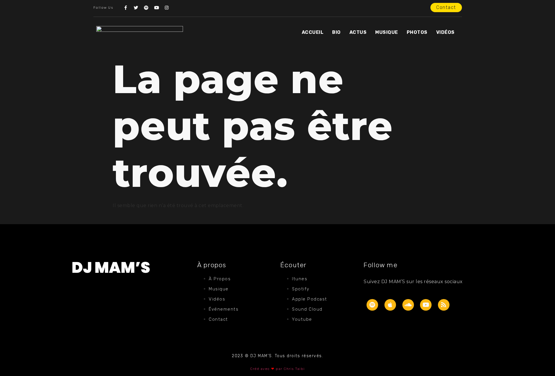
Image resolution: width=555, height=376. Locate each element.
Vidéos (445, 32)
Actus (358, 32)
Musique (386, 32)
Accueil (313, 32)
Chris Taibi (294, 369)
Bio (336, 32)
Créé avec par (267, 369)
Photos (417, 32)
